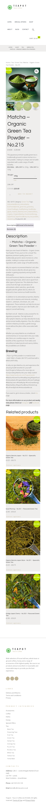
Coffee (8, 714)
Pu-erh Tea (11, 747)
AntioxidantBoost (13, 204)
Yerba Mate (11, 759)
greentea (30, 207)
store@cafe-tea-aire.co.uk (19, 788)
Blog (17, 29)
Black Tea (10, 729)
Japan (9, 212)
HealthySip (32, 209)
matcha (14, 212)
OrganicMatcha (18, 214)
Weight (10, 175)
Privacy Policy (30, 800)
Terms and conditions (13, 695)
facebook (35, 403)
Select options (14, 465)
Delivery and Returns (13, 693)
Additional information (24, 225)
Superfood (11, 217)
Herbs (8, 717)
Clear (14, 180)
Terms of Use (17, 800)
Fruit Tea (10, 735)
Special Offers (20, 22)
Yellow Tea (11, 756)
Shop (31, 22)
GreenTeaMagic (12, 209)
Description (11, 225)
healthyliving (23, 209)
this (36, 393)
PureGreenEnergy (31, 214)
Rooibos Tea (11, 750)
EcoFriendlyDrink (13, 207)
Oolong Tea (11, 744)
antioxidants (24, 204)
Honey (8, 720)
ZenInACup (11, 219)
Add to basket (25, 194)
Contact (25, 29)
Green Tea (30, 47)
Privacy (8, 698)
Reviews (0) (11, 229)
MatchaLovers (23, 212)
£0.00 (36, 38)
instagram (25, 403)
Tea (23, 47)
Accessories (10, 711)
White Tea (10, 753)
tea (28, 217)
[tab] (11, 225)
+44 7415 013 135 (17, 783)
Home (9, 22)
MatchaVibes (32, 212)
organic (10, 214)
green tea (23, 207)
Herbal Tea (10, 741)
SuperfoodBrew (21, 217)
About (9, 29)
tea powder (34, 217)
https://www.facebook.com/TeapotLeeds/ (20, 375)
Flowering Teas (12, 732)
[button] (33, 30)
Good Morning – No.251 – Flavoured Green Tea (22, 509)
